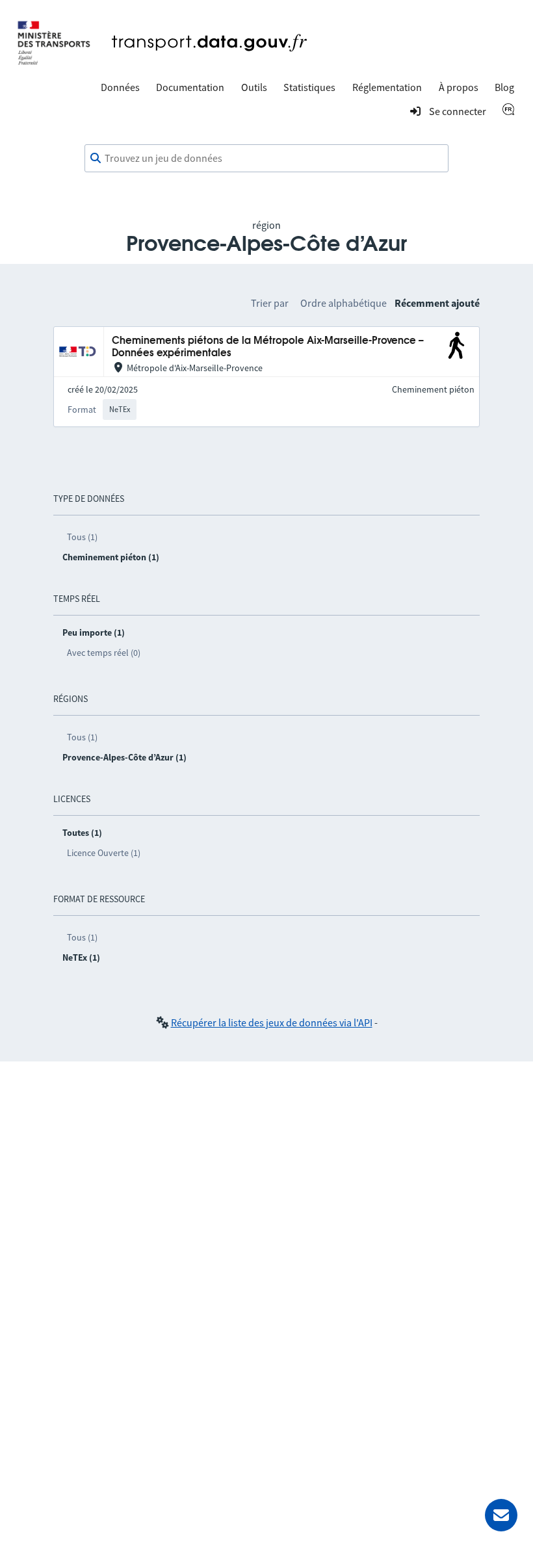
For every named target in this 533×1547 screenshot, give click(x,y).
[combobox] (266, 158)
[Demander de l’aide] (501, 1515)
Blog (504, 87)
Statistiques (309, 87)
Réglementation (387, 87)
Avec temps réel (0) (103, 652)
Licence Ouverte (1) (103, 853)
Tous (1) (82, 537)
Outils (254, 87)
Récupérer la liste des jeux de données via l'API (271, 1022)
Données (120, 87)
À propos (458, 87)
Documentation (190, 87)
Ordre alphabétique (343, 302)
